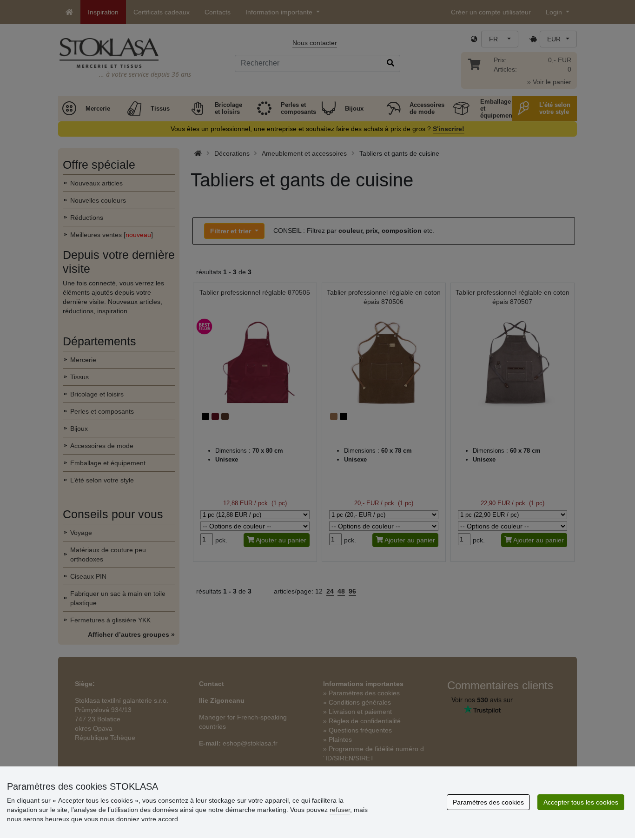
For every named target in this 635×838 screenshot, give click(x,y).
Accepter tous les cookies (580, 802)
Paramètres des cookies (488, 802)
